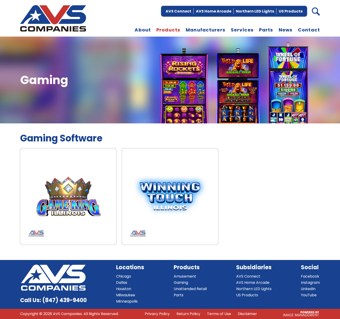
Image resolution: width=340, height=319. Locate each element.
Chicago (123, 276)
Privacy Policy (157, 313)
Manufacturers (205, 30)
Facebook (310, 276)
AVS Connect (178, 11)
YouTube (309, 295)
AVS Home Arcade (213, 11)
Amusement (185, 276)
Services (242, 30)
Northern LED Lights (255, 11)
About (143, 30)
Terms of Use (219, 313)
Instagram (310, 282)
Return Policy (188, 313)
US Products (291, 11)
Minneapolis (127, 301)
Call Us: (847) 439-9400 (53, 300)
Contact (309, 30)
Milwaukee (125, 295)
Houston (123, 288)
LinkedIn (308, 288)
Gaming (181, 282)
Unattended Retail (190, 288)
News (286, 30)
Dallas (121, 282)
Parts (266, 30)
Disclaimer (247, 313)
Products (168, 30)
